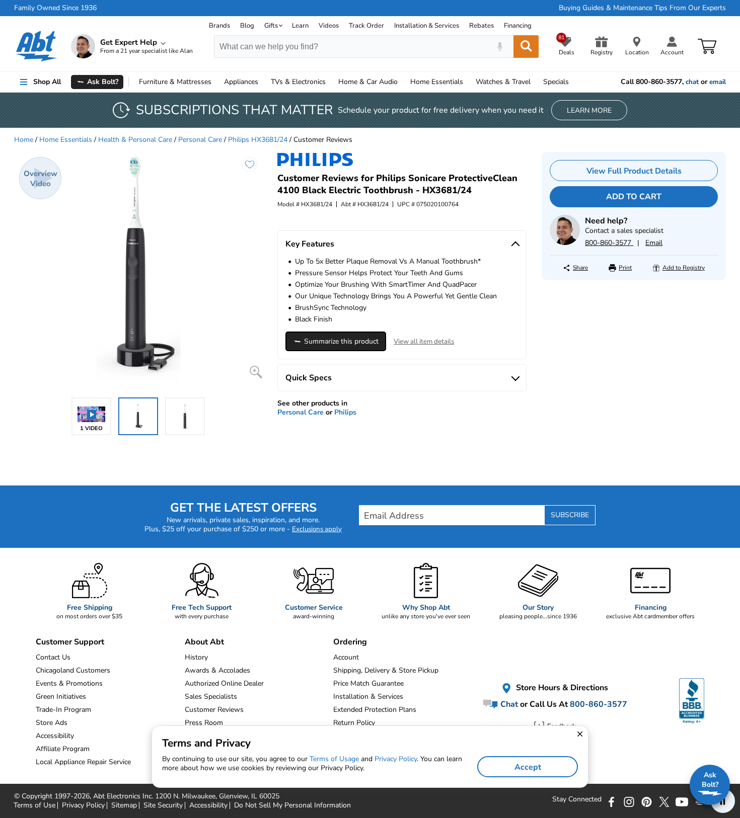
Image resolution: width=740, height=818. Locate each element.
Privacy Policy (396, 759)
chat (692, 82)
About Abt (204, 641)
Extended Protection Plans (374, 709)
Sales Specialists (211, 696)
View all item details (424, 341)
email (717, 82)
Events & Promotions (69, 683)
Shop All (47, 82)
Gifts (271, 25)
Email (653, 243)
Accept (527, 767)
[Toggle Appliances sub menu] (262, 82)
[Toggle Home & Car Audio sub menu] (402, 82)
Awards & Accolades (217, 670)
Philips (345, 412)
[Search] (526, 46)
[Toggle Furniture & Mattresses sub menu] (215, 82)
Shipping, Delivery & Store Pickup (385, 670)
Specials (556, 82)
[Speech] (499, 46)
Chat (508, 704)
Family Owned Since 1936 (55, 8)
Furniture (175, 82)
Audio (368, 82)
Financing (518, 25)
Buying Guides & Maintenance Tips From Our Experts (642, 8)
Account (346, 657)
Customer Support (70, 641)
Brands (219, 25)
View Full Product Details (634, 171)
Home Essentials (65, 139)
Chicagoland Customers (73, 670)
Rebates (481, 25)
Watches (503, 82)
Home (436, 82)
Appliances (241, 82)
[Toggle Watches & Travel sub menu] (535, 82)
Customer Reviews (214, 709)
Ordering (350, 641)
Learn (300, 25)
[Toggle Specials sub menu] (573, 82)
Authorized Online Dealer (224, 683)
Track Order (366, 25)
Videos (329, 25)
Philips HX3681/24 (257, 139)
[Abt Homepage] (36, 46)
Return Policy (354, 722)
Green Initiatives (61, 696)
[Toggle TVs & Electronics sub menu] (330, 82)
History (196, 657)
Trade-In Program (63, 709)
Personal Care (200, 139)
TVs (298, 82)
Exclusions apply (317, 529)
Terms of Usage (334, 759)
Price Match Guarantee (368, 683)
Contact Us (53, 657)
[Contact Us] (565, 243)
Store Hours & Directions (561, 688)
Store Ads (51, 722)
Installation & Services (426, 25)
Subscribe (570, 515)
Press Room (204, 722)
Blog (247, 25)
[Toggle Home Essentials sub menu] (467, 82)
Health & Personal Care (135, 139)
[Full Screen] (256, 372)
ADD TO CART (633, 196)
